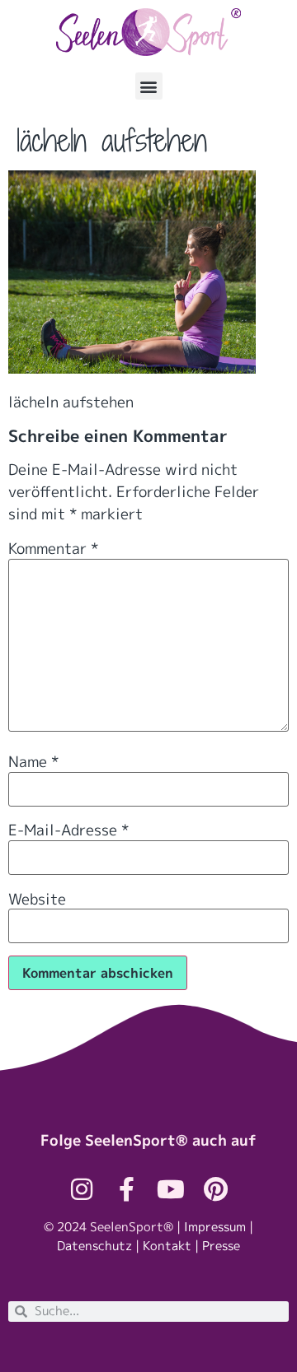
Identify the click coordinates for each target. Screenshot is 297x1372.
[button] (149, 86)
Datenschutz (94, 1245)
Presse (221, 1245)
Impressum (215, 1226)
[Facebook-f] (126, 1189)
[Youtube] (170, 1189)
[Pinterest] (215, 1189)
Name (33, 762)
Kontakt (167, 1245)
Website (37, 899)
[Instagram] (81, 1189)
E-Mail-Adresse (68, 830)
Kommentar (53, 549)
